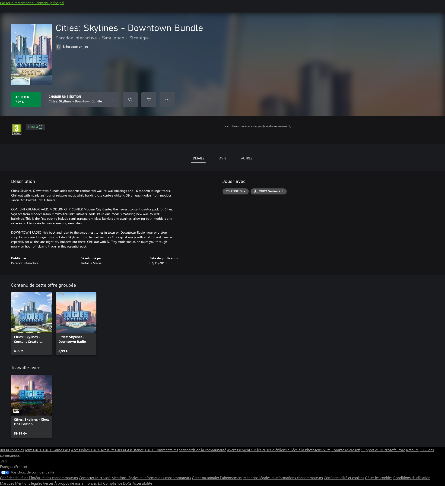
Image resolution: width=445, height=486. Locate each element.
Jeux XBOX (34, 449)
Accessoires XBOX (86, 449)
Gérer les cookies (378, 477)
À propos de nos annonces (75, 483)
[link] (31, 323)
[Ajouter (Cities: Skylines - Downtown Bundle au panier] (148, 99)
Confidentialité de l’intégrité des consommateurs (39, 477)
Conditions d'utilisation (411, 477)
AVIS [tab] (222, 158)
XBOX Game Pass (56, 449)
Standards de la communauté (202, 449)
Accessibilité (142, 483)
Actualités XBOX (114, 449)
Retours (412, 449)
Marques (7, 483)
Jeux (3, 460)
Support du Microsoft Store (383, 449)
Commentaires (166, 449)
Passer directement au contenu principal (32, 2)
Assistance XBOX (141, 449)
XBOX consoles (12, 449)
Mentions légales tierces (34, 483)
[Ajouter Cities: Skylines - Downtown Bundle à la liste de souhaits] (130, 99)
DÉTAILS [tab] (198, 158)
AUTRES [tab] (246, 158)
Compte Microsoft (345, 449)
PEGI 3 (33, 127)
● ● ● (167, 99)
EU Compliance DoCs (115, 483)
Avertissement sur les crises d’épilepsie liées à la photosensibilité (279, 449)
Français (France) (13, 466)
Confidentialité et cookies (344, 477)
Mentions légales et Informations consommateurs (151, 477)
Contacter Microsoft (95, 477)
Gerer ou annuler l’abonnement (217, 477)
